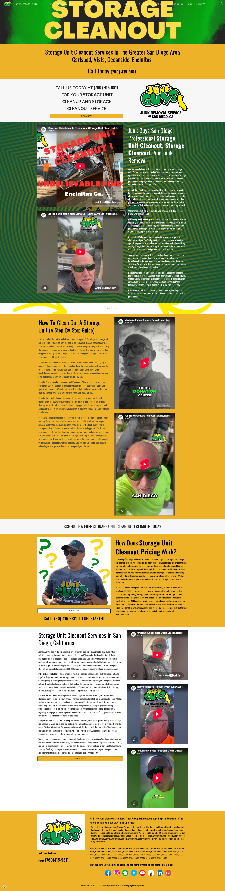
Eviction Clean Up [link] (175, 3)
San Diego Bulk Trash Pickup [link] (151, 3)
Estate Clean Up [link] (113, 3)
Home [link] (51, 3)
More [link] (211, 3)
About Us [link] (61, 3)
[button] (222, 4)
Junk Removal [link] (130, 3)
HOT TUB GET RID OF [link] (92, 3)
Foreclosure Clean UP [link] (196, 3)
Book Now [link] (73, 3)
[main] (112, 61)
